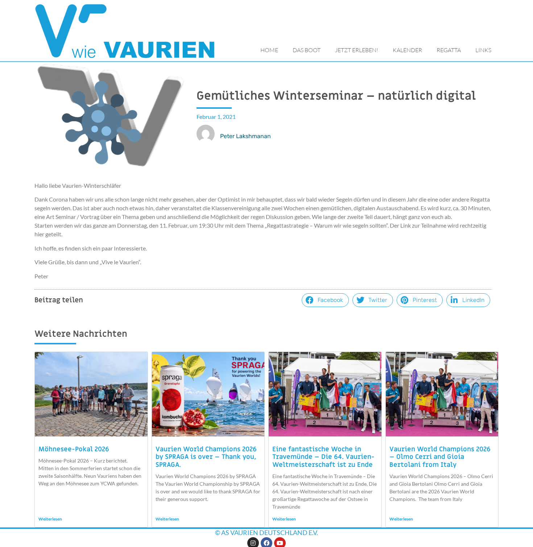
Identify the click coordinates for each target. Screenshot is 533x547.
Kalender (407, 50)
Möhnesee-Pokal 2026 (73, 449)
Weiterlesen (50, 519)
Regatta (449, 50)
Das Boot (307, 50)
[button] (325, 300)
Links (483, 50)
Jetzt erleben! (356, 50)
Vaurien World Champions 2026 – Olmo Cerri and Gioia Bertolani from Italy (440, 457)
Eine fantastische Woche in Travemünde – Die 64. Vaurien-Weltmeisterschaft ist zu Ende (323, 457)
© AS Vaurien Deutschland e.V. (266, 532)
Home (269, 50)
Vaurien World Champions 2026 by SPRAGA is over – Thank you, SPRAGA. (206, 457)
